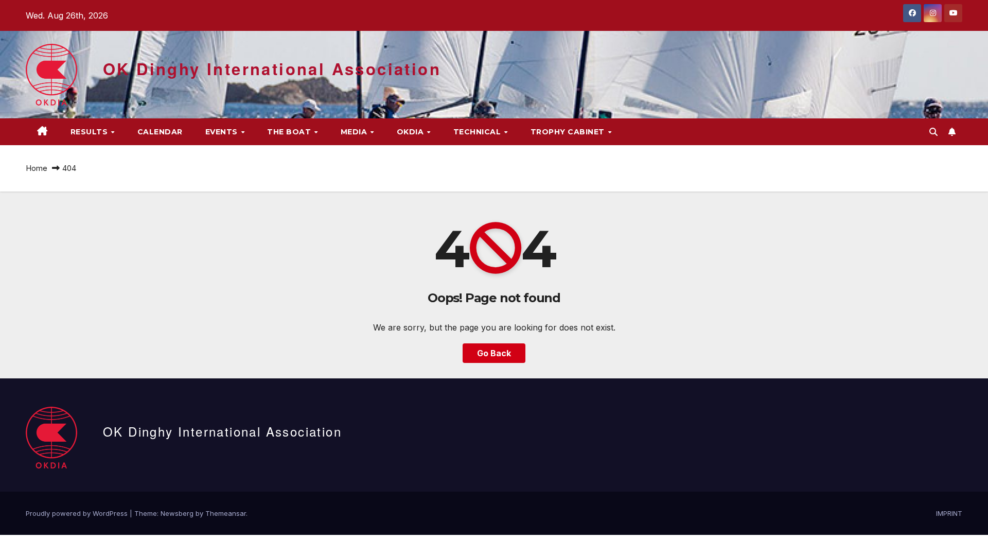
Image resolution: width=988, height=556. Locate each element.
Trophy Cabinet (569, 131)
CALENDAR (160, 131)
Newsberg (177, 513)
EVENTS (222, 131)
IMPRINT (949, 513)
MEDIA (355, 131)
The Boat (290, 131)
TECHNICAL (478, 131)
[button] (933, 132)
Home (36, 168)
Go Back (494, 353)
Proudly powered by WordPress (78, 513)
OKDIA (411, 131)
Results (90, 131)
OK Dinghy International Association (272, 68)
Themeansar (225, 513)
